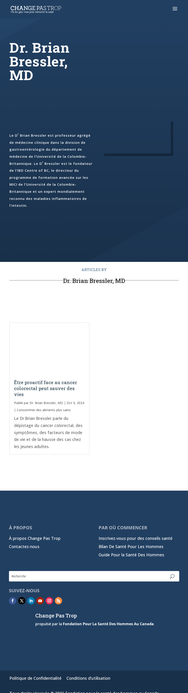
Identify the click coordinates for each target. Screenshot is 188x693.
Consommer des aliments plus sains (44, 410)
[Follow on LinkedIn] (31, 600)
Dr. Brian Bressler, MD (46, 403)
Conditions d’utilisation (88, 679)
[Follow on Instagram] (49, 600)
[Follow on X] (21, 600)
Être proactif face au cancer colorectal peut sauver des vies (45, 388)
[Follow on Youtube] (40, 600)
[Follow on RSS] (58, 600)
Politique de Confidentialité (35, 679)
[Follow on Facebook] (12, 600)
